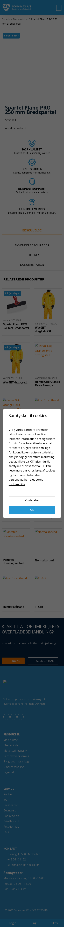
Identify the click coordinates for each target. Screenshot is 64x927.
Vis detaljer (32, 500)
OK (32, 510)
